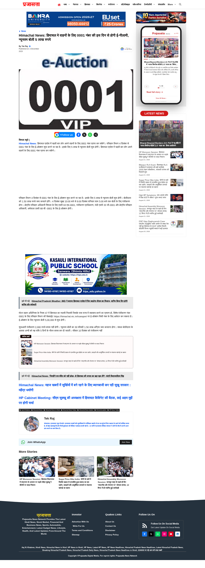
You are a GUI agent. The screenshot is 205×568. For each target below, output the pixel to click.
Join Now (126, 442)
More (170, 4)
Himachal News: (28, 143)
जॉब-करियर (137, 4)
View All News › (161, 98)
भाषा (65, 4)
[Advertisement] (76, 175)
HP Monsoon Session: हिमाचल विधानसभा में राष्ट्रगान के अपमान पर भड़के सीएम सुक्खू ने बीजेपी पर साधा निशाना (69, 344)
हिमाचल (87, 4)
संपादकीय (161, 4)
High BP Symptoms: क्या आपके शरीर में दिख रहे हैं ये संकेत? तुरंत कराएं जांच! (153, 196)
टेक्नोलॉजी (148, 4)
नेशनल (75, 4)
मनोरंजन (111, 4)
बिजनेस (99, 4)
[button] (180, 4)
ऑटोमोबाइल (125, 4)
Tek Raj (25, 46)
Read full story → (155, 92)
